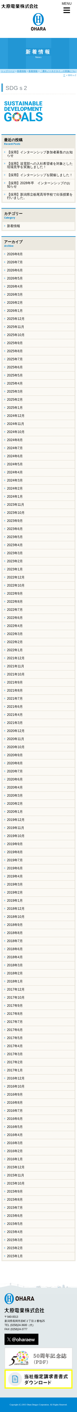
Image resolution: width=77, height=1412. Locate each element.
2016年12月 (16, 1078)
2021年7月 (15, 698)
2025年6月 (15, 367)
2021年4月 (15, 714)
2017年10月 (16, 997)
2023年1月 (15, 569)
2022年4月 (15, 626)
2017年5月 (15, 1038)
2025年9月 (15, 343)
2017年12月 (16, 989)
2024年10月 (16, 432)
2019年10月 (16, 836)
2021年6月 (15, 706)
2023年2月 (15, 561)
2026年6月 (15, 270)
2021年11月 (15, 666)
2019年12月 (16, 820)
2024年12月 (16, 415)
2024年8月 (15, 440)
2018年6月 (15, 949)
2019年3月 (15, 884)
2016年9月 (15, 1094)
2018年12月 (16, 908)
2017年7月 (15, 1022)
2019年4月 (15, 876)
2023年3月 (15, 553)
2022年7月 (15, 609)
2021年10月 (16, 674)
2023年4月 (15, 545)
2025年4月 (15, 383)
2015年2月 (15, 1248)
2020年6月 (15, 779)
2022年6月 (15, 617)
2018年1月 (15, 981)
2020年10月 (16, 747)
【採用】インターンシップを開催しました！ (40, 175)
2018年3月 (15, 965)
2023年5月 (15, 537)
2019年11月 (15, 828)
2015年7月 (15, 1207)
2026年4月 (15, 286)
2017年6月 (15, 1030)
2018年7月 (15, 941)
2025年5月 (15, 375)
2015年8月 (15, 1199)
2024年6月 (15, 456)
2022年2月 (15, 642)
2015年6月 (15, 1215)
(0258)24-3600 (18, 1325)
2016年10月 (16, 1086)
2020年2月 (15, 803)
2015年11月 (15, 1175)
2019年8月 (15, 852)
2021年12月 (16, 658)
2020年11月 (15, 739)
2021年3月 (15, 723)
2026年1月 (15, 310)
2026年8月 (15, 254)
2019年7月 (15, 860)
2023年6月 (15, 529)
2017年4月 (15, 1046)
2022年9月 (15, 593)
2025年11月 (15, 327)
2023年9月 (15, 521)
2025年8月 (15, 351)
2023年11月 (15, 504)
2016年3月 (15, 1143)
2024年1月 (15, 496)
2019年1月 (15, 900)
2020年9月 (15, 755)
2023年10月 (16, 512)
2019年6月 (15, 868)
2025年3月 (15, 391)
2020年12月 (16, 731)
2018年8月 (15, 933)
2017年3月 (15, 1054)
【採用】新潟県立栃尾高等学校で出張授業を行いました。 (40, 196)
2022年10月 (16, 585)
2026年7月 (15, 262)
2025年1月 (15, 407)
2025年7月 (15, 359)
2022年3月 (15, 634)
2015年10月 (16, 1183)
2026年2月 (15, 302)
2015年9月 (15, 1191)
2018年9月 (15, 925)
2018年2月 (15, 973)
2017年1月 (15, 1070)
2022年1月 (15, 650)
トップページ (8, 71)
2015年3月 (15, 1240)
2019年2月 (15, 892)
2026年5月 (15, 278)
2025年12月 (16, 319)
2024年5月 (15, 464)
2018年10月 (16, 916)
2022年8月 (15, 601)
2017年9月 (15, 1005)
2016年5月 (15, 1127)
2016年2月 (15, 1151)
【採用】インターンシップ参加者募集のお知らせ (40, 153)
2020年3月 (15, 795)
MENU (67, 3)
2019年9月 (15, 844)
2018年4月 (15, 957)
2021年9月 (15, 682)
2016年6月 (15, 1118)
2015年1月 (15, 1256)
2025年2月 (15, 399)
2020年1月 (15, 811)
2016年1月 (15, 1159)
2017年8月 (15, 1013)
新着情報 (21, 71)
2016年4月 (15, 1135)
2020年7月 (15, 771)
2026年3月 (15, 294)
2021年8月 (15, 690)
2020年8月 (15, 763)
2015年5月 (15, 1224)
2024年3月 (15, 480)
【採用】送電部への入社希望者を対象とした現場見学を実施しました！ (40, 165)
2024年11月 (15, 424)
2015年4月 (15, 1232)
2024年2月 (15, 488)
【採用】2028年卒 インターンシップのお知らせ (38, 184)
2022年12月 (16, 577)
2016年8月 (15, 1102)
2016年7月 (15, 1110)
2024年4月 (15, 472)
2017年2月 (15, 1062)
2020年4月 (15, 787)
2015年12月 (16, 1167)
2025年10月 (16, 335)
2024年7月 (15, 448)
